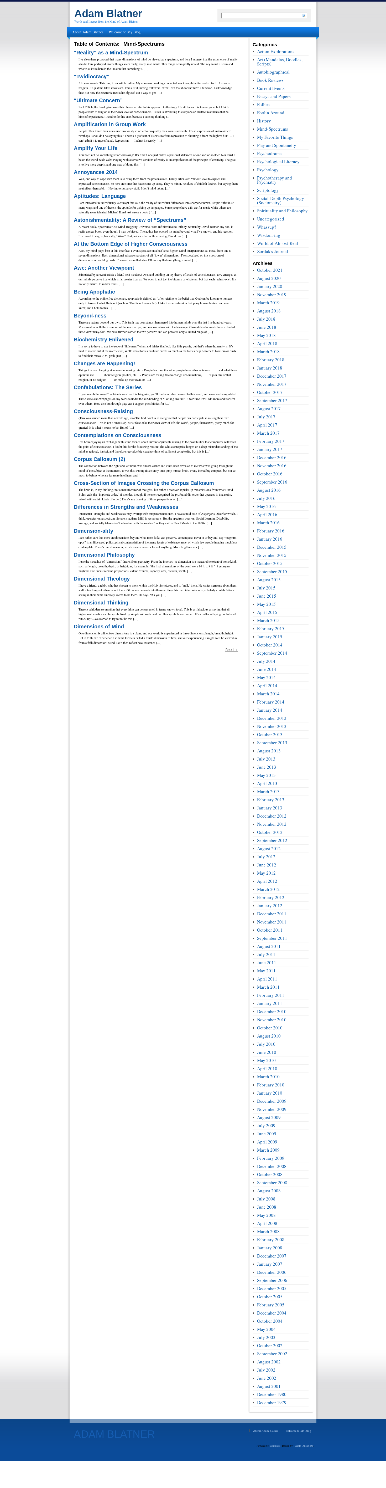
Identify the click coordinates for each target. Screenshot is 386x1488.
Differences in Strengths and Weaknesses (126, 507)
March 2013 (268, 791)
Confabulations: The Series (108, 387)
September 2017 (272, 400)
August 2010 (269, 1036)
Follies (263, 104)
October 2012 (270, 832)
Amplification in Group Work (110, 124)
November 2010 (271, 1020)
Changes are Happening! (104, 363)
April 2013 (267, 783)
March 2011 (268, 987)
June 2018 (266, 327)
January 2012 (269, 905)
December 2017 (271, 376)
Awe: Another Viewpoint (104, 268)
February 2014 (270, 702)
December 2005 (271, 1288)
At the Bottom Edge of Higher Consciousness (130, 244)
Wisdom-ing (268, 235)
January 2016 (269, 539)
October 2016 (270, 474)
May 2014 (266, 677)
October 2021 (270, 270)
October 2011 (270, 930)
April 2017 (267, 425)
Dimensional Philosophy (104, 555)
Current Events (271, 88)
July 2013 (266, 759)
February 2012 (270, 897)
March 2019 (268, 303)
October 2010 (270, 1028)
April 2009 (267, 1142)
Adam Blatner (108, 13)
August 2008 (269, 1191)
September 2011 (272, 938)
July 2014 (266, 661)
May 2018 (266, 335)
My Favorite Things (275, 137)
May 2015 (266, 604)
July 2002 (266, 1370)
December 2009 (271, 1101)
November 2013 (271, 726)
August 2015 (269, 580)
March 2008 (268, 1231)
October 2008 (270, 1174)
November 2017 (271, 384)
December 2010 (271, 1011)
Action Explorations (275, 51)
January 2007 (269, 1264)
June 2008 (266, 1207)
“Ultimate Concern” (98, 100)
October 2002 (270, 1345)
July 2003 (266, 1337)
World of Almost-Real (277, 243)
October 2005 (270, 1297)
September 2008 (272, 1182)
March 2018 (268, 351)
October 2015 (270, 563)
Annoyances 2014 (96, 172)
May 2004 (266, 1329)
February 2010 (270, 1085)
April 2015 (267, 612)
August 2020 (269, 278)
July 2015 (266, 588)
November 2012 (271, 824)
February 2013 (270, 800)
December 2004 (271, 1313)
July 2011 (266, 954)
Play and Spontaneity (276, 145)
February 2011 (270, 995)
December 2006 (271, 1272)
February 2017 (270, 441)
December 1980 (271, 1394)
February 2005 (270, 1305)
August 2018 (269, 311)
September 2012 (272, 840)
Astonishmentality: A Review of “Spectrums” (130, 220)
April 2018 (267, 343)
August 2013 (269, 751)
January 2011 (269, 1003)
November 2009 (271, 1109)
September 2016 (272, 482)
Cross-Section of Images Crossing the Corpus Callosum (144, 483)
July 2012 (266, 857)
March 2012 (268, 889)
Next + (231, 649)
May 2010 (266, 1060)
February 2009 (270, 1158)
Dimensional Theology (102, 579)
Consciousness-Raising (103, 411)
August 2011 (269, 946)
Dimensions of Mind (99, 626)
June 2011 (266, 962)
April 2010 (267, 1068)
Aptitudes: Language (100, 196)
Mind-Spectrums (272, 129)
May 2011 (266, 971)
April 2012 (267, 881)
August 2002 (269, 1362)
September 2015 (272, 571)
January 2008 (269, 1248)
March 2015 (268, 620)
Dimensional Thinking (101, 603)
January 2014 (269, 710)
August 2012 (269, 848)
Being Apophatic (94, 292)
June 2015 (266, 596)
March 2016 (268, 523)
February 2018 (270, 360)
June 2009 (266, 1134)
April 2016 (267, 514)
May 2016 (266, 506)
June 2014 (266, 669)
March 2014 (268, 694)
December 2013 (271, 718)
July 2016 (266, 498)
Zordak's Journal (272, 251)
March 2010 (268, 1077)
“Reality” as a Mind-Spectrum (111, 52)
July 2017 (266, 417)
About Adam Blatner (87, 31)
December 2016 (271, 457)
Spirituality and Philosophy (282, 211)
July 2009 (266, 1125)
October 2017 (270, 392)
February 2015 (270, 628)
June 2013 (266, 767)
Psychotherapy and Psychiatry (274, 180)
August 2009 (269, 1117)
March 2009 (268, 1150)
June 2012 (266, 865)
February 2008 (270, 1239)
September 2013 (272, 743)
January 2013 (269, 808)
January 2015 (269, 637)
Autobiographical (273, 72)
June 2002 (266, 1378)
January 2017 (269, 449)
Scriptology (268, 190)
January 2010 (269, 1093)
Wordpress (275, 1446)
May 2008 (266, 1215)
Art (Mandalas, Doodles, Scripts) (279, 62)
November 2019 (271, 294)
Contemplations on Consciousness (117, 435)
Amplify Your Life (95, 148)
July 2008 (266, 1199)
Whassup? (266, 227)
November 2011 (271, 922)
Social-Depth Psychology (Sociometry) (280, 200)
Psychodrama (269, 153)
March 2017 (268, 433)
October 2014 (270, 645)
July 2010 (266, 1044)
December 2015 (271, 547)
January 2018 (269, 368)
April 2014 (267, 686)
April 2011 (267, 979)
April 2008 (267, 1223)
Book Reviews (270, 80)
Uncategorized (270, 219)
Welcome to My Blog (124, 31)
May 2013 (266, 775)
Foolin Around (270, 113)
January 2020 (269, 286)
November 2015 (271, 555)
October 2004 (270, 1321)
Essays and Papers (274, 96)
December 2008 (271, 1166)
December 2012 (271, 816)
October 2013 (270, 734)
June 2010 (266, 1052)
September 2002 (272, 1354)
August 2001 (269, 1386)
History (264, 121)
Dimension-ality (93, 531)
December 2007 (271, 1256)
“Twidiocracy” (91, 76)
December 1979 (271, 1402)
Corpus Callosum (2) (99, 459)
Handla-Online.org (303, 1446)
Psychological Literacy (278, 161)
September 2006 (272, 1280)
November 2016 (271, 466)
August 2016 (269, 490)
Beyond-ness (90, 316)
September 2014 (272, 653)
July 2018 (266, 319)
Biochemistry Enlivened (103, 339)
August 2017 (269, 409)
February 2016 (270, 531)
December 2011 (271, 914)
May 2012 (266, 873)
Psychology (268, 170)
